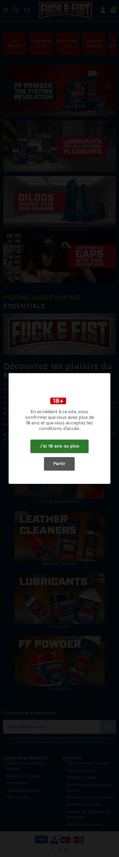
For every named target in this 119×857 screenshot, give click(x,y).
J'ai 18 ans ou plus (59, 446)
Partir (59, 463)
